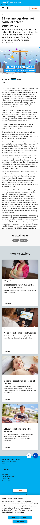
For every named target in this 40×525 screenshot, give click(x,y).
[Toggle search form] (8, 8)
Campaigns (5, 469)
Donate (34, 8)
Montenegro (23, 240)
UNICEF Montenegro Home (11, 459)
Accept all (14, 517)
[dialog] (20, 510)
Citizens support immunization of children (19, 382)
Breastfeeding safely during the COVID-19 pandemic (19, 286)
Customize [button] (20, 521)
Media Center (6, 479)
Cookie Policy (7, 512)
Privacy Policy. (19, 512)
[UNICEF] (11, 2)
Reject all (26, 517)
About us (5, 474)
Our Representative (8, 476)
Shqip (19, 79)
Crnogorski (5, 79)
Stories (4, 464)
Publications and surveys (9, 461)
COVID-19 (15, 240)
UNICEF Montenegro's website (12, 117)
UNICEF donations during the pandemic (17, 430)
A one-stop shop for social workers (20, 333)
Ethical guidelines (7, 481)
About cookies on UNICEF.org (12, 498)
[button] (35, 455)
